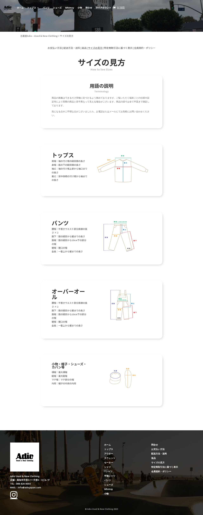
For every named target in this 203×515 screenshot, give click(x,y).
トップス (31, 7)
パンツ (46, 7)
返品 (84, 47)
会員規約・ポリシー (144, 47)
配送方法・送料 (71, 47)
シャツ (107, 466)
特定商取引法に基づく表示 (118, 47)
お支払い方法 (55, 47)
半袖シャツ (109, 475)
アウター (108, 453)
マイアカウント (103, 7)
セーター (108, 462)
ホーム (20, 7)
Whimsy (69, 7)
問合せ (88, 7)
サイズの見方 (66, 35)
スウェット (109, 457)
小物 (80, 7)
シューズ (57, 7)
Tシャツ (108, 471)
